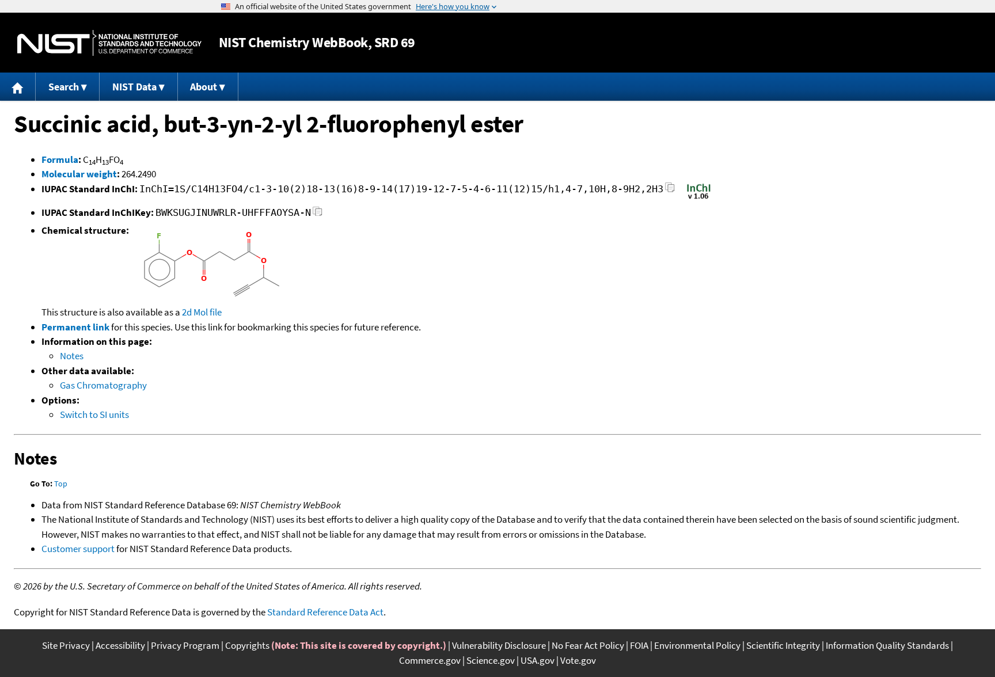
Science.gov (490, 660)
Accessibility (120, 645)
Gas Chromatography (103, 385)
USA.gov (538, 660)
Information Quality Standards (887, 645)
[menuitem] (18, 87)
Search (63, 86)
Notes (71, 355)
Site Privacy (66, 645)
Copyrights (247, 645)
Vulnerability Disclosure (499, 645)
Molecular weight (79, 174)
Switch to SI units (94, 414)
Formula (59, 159)
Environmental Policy (697, 645)
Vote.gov (578, 660)
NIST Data (134, 86)
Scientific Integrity (783, 645)
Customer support (78, 548)
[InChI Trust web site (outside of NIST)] (699, 198)
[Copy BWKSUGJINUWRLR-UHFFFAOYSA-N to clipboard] (317, 214)
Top (60, 483)
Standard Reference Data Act (325, 612)
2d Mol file (202, 312)
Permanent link (75, 327)
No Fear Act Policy (588, 645)
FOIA (639, 645)
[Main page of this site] (18, 87)
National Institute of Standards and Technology (109, 43)
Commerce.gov (430, 660)
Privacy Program (185, 645)
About (203, 86)
